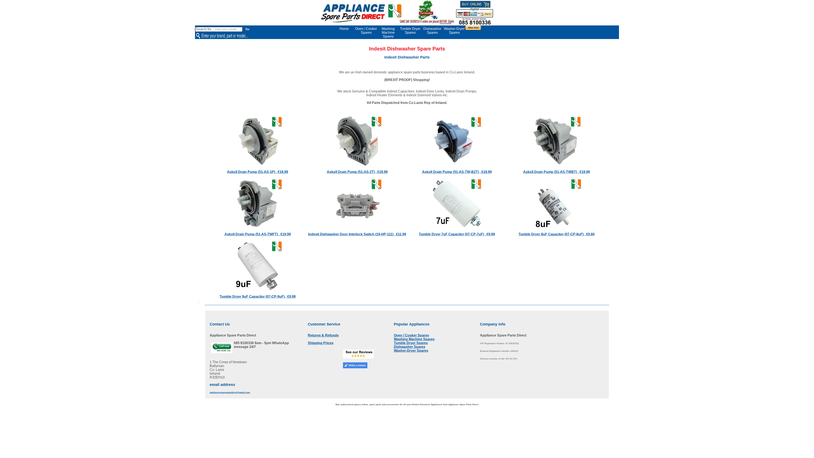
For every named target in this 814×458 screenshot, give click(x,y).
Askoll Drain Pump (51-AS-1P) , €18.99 (257, 172)
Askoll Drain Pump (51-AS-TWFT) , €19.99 (257, 234)
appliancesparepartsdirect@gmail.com (230, 392)
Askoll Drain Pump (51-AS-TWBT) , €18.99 (556, 172)
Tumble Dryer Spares (410, 30)
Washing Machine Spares (388, 32)
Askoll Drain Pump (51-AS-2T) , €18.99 (357, 172)
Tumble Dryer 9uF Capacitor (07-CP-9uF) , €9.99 (258, 296)
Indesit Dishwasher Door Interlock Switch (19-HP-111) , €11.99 (357, 234)
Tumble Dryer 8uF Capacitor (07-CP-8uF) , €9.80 (557, 234)
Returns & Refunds (323, 335)
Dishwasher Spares (432, 30)
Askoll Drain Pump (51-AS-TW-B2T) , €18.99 (457, 172)
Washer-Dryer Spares (454, 30)
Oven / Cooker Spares (366, 30)
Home (344, 29)
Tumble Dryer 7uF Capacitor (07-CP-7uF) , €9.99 (457, 234)
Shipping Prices (320, 343)
